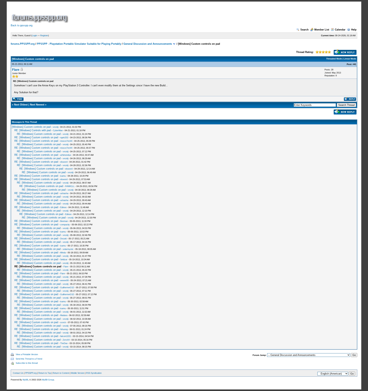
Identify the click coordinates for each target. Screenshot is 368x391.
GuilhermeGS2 (67, 287)
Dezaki (63, 238)
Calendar (340, 29)
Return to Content (61, 373)
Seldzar (63, 259)
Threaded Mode (334, 59)
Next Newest (37, 104)
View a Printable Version (27, 354)
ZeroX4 (66, 340)
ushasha (64, 193)
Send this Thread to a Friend (29, 359)
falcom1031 (65, 336)
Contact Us (18, 373)
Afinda (63, 252)
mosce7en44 (66, 141)
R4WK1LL (70, 186)
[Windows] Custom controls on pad (31, 126)
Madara (63, 315)
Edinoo (63, 207)
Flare (15, 69)
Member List (321, 29)
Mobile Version (77, 373)
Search (304, 29)
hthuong (64, 329)
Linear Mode (350, 59)
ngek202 (64, 137)
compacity (65, 224)
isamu (63, 176)
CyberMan (58, 130)
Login (34, 35)
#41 (354, 64)
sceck (63, 322)
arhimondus (65, 155)
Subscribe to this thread (27, 363)
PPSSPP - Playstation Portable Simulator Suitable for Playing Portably (79, 43)
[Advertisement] (139, 14)
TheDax (64, 343)
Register (44, 35)
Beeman (64, 221)
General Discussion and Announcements (147, 43)
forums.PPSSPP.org (23, 43)
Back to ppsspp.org (21, 25)
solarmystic (68, 249)
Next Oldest (21, 104)
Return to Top (44, 373)
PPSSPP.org (31, 373)
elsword (63, 162)
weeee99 (64, 280)
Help (353, 29)
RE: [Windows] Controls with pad (32, 130)
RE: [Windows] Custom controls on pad (39, 134)
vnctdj (55, 127)
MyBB (25, 380)
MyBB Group (48, 380)
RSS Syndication (94, 373)
